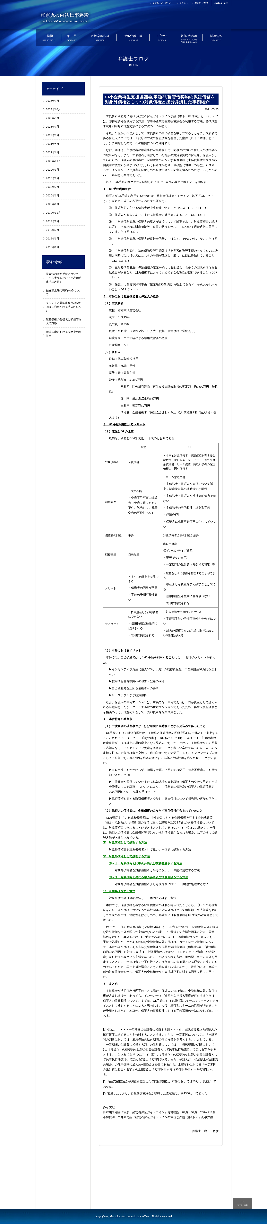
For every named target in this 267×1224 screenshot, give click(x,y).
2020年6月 (52, 195)
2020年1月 (52, 204)
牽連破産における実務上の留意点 (64, 334)
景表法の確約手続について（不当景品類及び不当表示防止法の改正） (64, 278)
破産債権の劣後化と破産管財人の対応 (64, 321)
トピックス (161, 37)
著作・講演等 (188, 37)
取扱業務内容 (100, 37)
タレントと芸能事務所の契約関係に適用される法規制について (64, 306)
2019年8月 (52, 221)
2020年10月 (53, 161)
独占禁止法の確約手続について (64, 292)
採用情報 (216, 37)
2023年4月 (52, 126)
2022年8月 (52, 135)
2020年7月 (52, 187)
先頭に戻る (242, 1203)
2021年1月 (52, 152)
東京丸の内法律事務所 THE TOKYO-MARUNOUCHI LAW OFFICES (64, 17)
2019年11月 (53, 212)
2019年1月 (52, 247)
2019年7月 (52, 230)
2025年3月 (52, 101)
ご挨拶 (48, 37)
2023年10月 (53, 109)
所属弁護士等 (132, 37)
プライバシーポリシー (161, 3)
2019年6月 (52, 238)
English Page (221, 3)
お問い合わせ (200, 3)
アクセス (182, 3)
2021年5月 (52, 144)
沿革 (72, 37)
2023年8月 (52, 118)
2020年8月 (52, 178)
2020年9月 (52, 169)
